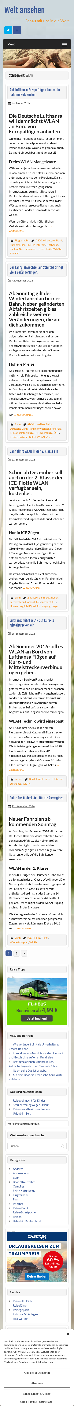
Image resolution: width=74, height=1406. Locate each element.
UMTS (27, 606)
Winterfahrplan (19, 942)
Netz (21, 249)
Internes (18, 1203)
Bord (32, 779)
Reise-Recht (20, 1208)
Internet (40, 244)
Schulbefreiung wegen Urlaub (31, 1105)
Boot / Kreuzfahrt (24, 1182)
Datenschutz (45, 1401)
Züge (49, 437)
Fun (15, 1199)
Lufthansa (52, 244)
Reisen (18, 779)
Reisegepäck (21, 1310)
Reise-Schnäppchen (25, 1212)
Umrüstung (16, 606)
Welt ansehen (24, 10)
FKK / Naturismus (24, 1190)
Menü (11, 44)
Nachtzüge (46, 432)
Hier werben (20, 1318)
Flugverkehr (22, 240)
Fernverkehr (17, 601)
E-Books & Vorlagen (25, 1314)
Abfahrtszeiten (36, 424)
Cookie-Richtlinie (28, 1401)
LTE (54, 601)
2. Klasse (32, 597)
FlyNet (31, 244)
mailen (14, 249)
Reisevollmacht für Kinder (29, 1100)
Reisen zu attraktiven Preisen (31, 1109)
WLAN (57, 249)
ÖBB (56, 432)
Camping (18, 1186)
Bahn (18, 424)
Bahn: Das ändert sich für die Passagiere (36, 798)
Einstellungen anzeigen (37, 1393)
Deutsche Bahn (19, 428)
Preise (13, 437)
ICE (37, 432)
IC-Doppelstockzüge (22, 432)
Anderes (18, 1168)
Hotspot (30, 601)
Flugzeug (47, 779)
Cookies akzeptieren (37, 1372)
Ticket (32, 437)
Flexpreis (55, 428)
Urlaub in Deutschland (27, 1221)
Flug (38, 779)
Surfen (40, 249)
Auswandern (20, 1173)
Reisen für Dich (22, 1301)
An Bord (57, 240)
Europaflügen (18, 244)
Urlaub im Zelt (22, 1113)
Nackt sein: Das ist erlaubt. (29, 1070)
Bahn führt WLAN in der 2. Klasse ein (34, 451)
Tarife (49, 249)
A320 (38, 240)
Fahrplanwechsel (39, 428)
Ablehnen (37, 1383)
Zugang (14, 253)
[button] (68, 1334)
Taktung (23, 437)
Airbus (47, 240)
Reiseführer (20, 1305)
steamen (30, 249)
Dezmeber (52, 597)
